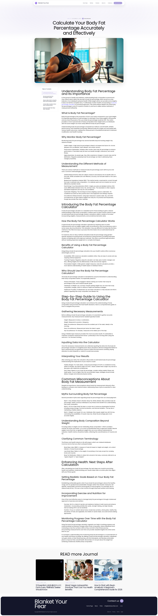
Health (69, 18)
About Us (109, 611)
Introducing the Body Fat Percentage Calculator (48, 97)
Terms (118, 611)
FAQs (101, 606)
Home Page (89, 606)
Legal (122, 611)
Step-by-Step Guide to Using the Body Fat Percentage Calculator (49, 101)
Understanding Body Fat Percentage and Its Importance (49, 93)
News (96, 606)
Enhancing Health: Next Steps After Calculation (49, 108)
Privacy (113, 611)
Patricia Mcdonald (87, 18)
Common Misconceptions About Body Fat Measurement (49, 105)
